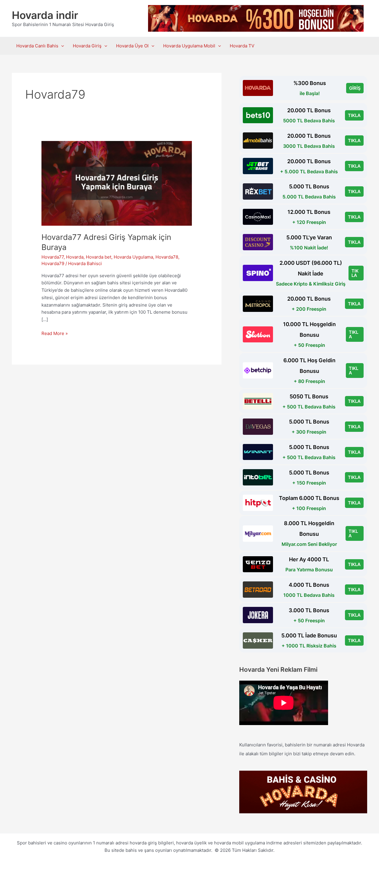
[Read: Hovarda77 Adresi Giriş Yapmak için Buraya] (116, 183)
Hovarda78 (166, 257)
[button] (61, 46)
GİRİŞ (355, 88)
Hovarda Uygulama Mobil (189, 46)
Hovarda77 (52, 257)
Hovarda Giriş (87, 46)
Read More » (54, 333)
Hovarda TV (242, 46)
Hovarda (74, 257)
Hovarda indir (45, 15)
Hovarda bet (98, 257)
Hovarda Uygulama (133, 257)
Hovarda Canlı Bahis (37, 46)
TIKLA (354, 115)
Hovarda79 (52, 263)
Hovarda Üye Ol (132, 46)
